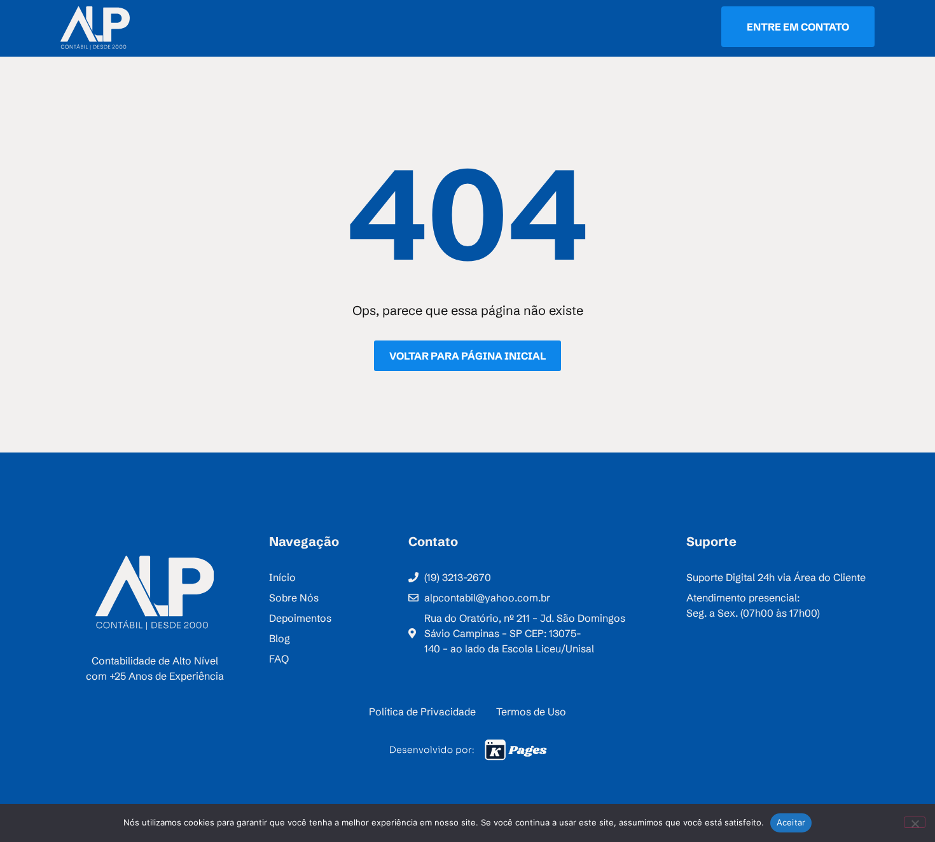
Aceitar (791, 822)
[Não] (914, 822)
